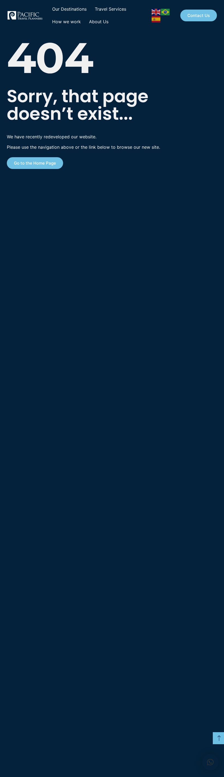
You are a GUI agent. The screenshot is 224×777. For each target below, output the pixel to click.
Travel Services (110, 9)
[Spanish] (156, 18)
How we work (66, 21)
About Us (98, 21)
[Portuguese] (165, 11)
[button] (210, 762)
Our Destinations (69, 9)
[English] (156, 11)
